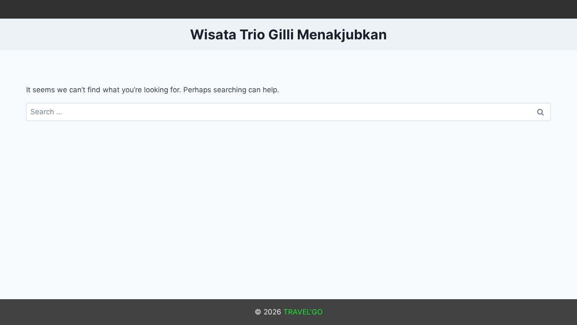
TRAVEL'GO (303, 312)
